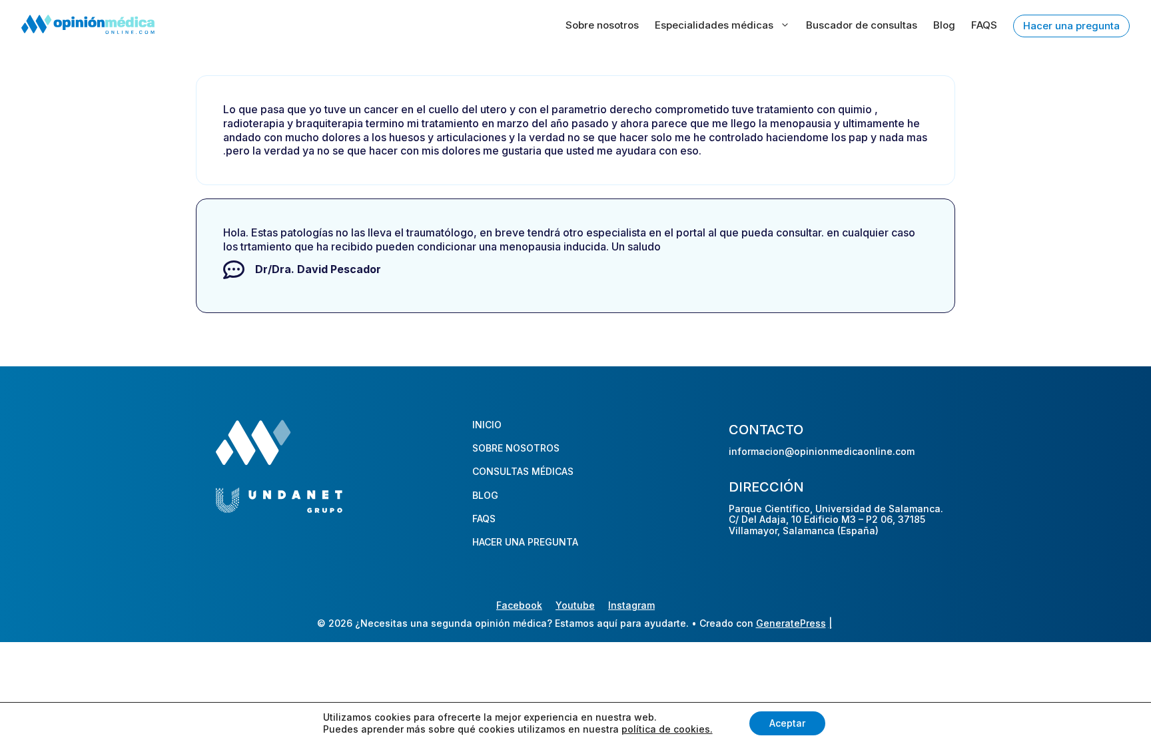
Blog (944, 25)
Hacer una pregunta (1071, 25)
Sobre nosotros (602, 25)
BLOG (485, 495)
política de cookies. (667, 729)
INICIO (487, 424)
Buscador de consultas (861, 25)
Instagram (631, 605)
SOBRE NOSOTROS (516, 448)
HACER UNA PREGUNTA (525, 542)
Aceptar (787, 723)
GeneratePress (791, 623)
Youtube (575, 605)
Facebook (519, 605)
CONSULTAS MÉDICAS (523, 471)
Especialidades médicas (714, 25)
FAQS (984, 25)
